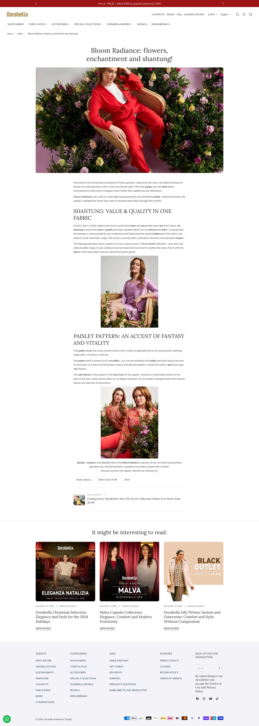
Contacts (42, 684)
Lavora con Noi (46, 666)
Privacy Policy (169, 660)
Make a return (118, 660)
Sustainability (45, 672)
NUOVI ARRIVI (78, 660)
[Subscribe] (219, 668)
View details (43, 628)
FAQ (179, 14)
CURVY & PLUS (78, 666)
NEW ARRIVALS (78, 696)
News (20, 33)
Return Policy (169, 672)
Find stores (43, 690)
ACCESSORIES (78, 672)
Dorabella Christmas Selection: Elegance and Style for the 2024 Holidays (62, 617)
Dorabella (48, 719)
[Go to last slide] (36, 3)
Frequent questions (122, 684)
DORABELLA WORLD (81, 684)
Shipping (114, 678)
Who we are (43, 660)
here (155, 470)
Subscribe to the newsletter (128, 690)
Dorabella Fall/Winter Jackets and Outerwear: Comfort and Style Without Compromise (192, 617)
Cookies (165, 666)
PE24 (127, 479)
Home (10, 33)
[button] (237, 14)
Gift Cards (116, 666)
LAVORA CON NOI (194, 14)
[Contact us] (7, 719)
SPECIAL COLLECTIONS (83, 678)
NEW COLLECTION (108, 479)
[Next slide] (223, 3)
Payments (115, 672)
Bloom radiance (84, 479)
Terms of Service (171, 678)
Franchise (42, 678)
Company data (45, 702)
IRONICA (75, 690)
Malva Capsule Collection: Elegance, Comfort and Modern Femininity (126, 617)
